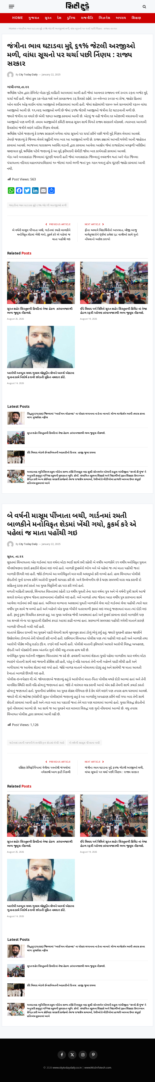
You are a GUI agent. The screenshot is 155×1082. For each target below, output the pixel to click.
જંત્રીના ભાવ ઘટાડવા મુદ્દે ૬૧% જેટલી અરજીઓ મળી (38, 205)
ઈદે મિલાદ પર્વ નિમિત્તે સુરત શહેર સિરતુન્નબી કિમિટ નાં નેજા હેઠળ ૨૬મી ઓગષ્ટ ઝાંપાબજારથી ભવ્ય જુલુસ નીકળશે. (113, 311)
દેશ (59, 18)
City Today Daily (28, 74)
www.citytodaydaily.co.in (67, 1068)
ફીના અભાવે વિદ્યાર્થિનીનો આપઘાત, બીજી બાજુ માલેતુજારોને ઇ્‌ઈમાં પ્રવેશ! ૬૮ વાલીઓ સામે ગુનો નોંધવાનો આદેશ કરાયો (111, 235)
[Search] (144, 6)
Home (17, 18)
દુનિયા (71, 18)
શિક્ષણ (136, 18)
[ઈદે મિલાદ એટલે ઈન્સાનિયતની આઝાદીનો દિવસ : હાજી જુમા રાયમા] (16, 457)
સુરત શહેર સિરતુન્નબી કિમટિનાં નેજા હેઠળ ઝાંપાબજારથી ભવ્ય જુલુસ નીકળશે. (39, 311)
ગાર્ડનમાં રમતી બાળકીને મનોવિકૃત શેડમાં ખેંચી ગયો (36, 742)
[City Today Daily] (77, 6)
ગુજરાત (33, 18)
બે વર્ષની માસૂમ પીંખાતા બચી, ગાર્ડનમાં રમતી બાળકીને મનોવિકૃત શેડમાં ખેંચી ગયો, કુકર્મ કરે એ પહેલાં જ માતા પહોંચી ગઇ (41, 235)
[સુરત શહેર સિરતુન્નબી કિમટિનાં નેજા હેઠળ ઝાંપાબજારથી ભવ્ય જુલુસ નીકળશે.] (41, 283)
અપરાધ (121, 18)
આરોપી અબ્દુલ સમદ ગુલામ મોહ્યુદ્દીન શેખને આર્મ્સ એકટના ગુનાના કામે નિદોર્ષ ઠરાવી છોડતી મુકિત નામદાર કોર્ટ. (40, 375)
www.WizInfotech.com (97, 1068)
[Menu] (11, 6)
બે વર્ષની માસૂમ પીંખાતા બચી (84, 742)
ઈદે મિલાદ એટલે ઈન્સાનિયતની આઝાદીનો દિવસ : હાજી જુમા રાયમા (61, 452)
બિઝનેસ (104, 18)
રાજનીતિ (87, 18)
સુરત (48, 18)
